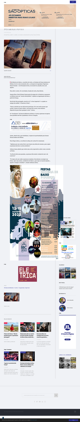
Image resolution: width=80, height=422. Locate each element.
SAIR (73, 1)
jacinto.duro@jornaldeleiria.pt (9, 77)
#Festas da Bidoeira (9, 287)
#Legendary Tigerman (24, 287)
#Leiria (16, 287)
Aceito (73, 420)
